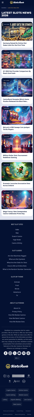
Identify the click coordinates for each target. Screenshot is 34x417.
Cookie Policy (20, 411)
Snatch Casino (17, 236)
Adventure (17, 292)
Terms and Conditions (8, 411)
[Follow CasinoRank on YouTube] (19, 353)
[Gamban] (29, 376)
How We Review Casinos (17, 315)
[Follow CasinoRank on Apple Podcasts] (28, 353)
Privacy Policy (17, 312)
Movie (17, 289)
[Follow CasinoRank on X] (15, 353)
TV (17, 295)
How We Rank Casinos (17, 318)
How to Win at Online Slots (17, 266)
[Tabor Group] (10, 381)
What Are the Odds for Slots (17, 263)
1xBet (17, 230)
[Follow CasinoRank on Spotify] (24, 353)
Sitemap (29, 414)
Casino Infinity (17, 243)
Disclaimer (28, 411)
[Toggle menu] (3, 2)
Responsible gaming (20, 414)
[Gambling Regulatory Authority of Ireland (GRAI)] (6, 376)
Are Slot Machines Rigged (17, 256)
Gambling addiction (8, 414)
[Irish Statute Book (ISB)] (18, 376)
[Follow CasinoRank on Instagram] (10, 353)
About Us (17, 308)
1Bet (17, 233)
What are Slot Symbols (17, 259)
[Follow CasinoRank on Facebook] (6, 353)
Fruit (17, 285)
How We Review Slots (17, 322)
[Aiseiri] (16, 381)
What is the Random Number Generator (17, 269)
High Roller (17, 240)
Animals (17, 282)
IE (16, 358)
